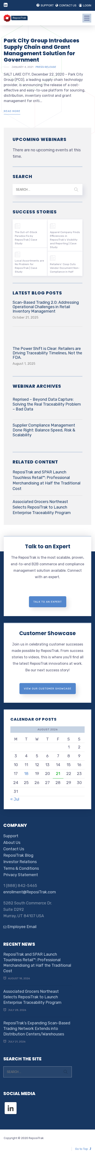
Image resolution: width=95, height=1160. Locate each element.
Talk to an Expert (47, 546)
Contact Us (13, 849)
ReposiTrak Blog (18, 855)
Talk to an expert (47, 601)
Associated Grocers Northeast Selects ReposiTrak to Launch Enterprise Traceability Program (42, 507)
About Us (11, 842)
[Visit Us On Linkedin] (10, 1104)
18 (26, 773)
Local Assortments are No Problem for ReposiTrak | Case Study (29, 266)
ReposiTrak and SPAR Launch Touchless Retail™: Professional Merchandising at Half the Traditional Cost (46, 480)
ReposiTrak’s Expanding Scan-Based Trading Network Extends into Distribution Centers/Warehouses (36, 1029)
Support (10, 835)
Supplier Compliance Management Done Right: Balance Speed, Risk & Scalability (44, 430)
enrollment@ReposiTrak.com (29, 892)
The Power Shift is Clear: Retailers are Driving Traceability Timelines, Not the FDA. (47, 353)
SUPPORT (47, 5)
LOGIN (87, 5)
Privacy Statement (20, 874)
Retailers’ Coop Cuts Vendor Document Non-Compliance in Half (65, 268)
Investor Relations (20, 861)
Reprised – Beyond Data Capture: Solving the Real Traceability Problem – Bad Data (47, 404)
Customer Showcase (47, 633)
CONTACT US (67, 5)
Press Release (46, 66)
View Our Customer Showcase (47, 688)
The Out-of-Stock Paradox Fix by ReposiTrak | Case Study (26, 238)
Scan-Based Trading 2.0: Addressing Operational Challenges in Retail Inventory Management (46, 307)
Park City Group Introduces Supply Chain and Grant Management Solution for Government (41, 50)
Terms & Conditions (21, 868)
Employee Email (21, 926)
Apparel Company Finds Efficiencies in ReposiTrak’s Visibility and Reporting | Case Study (65, 240)
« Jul (14, 799)
